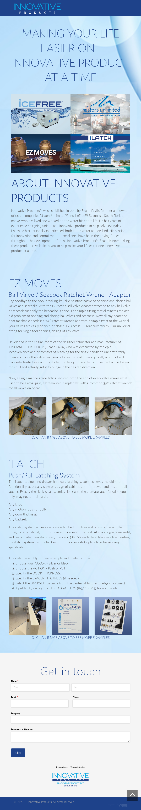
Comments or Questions (22, 729)
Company (15, 713)
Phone (76, 697)
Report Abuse (62, 767)
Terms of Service (77, 767)
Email (18, 697)
